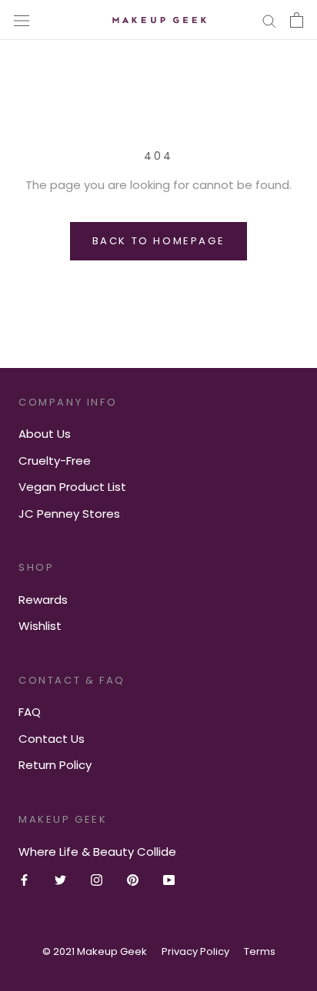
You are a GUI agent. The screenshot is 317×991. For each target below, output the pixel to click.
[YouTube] (169, 880)
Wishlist (40, 626)
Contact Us (51, 739)
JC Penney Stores (69, 513)
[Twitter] (60, 880)
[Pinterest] (132, 880)
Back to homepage (158, 241)
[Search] (269, 19)
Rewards (43, 600)
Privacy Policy (195, 951)
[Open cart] (296, 20)
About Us (44, 434)
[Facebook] (24, 880)
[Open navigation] (21, 20)
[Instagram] (96, 880)
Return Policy (55, 765)
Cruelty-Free (54, 460)
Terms (259, 951)
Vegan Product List (72, 487)
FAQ (29, 712)
